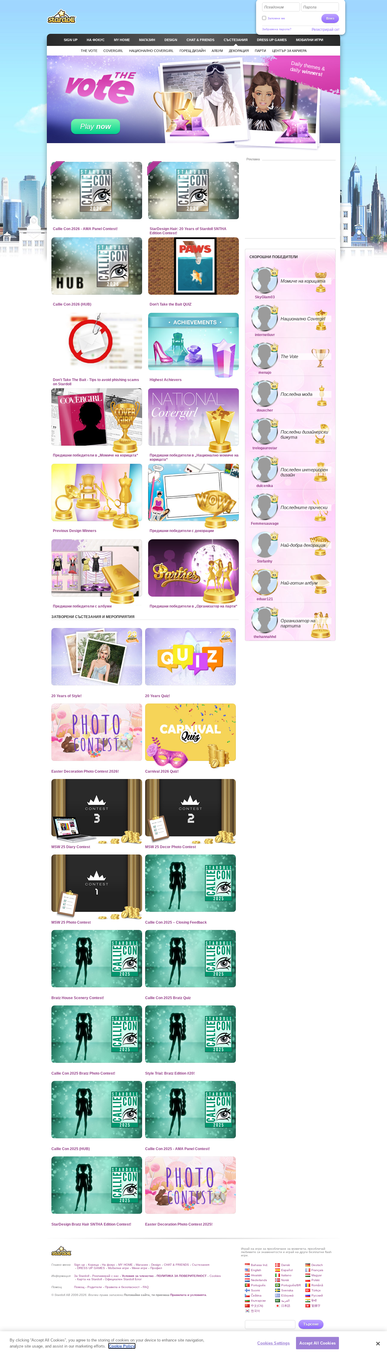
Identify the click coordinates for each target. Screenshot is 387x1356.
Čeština (256, 1295)
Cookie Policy (122, 1346)
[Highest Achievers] (193, 341)
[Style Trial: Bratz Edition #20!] (190, 1034)
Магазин (142, 1264)
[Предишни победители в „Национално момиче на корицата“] (193, 417)
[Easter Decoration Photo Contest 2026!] (96, 732)
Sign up (79, 1264)
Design (156, 1264)
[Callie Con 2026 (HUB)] (96, 266)
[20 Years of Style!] (96, 656)
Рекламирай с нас (105, 1275)
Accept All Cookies (317, 1343)
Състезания (200, 1264)
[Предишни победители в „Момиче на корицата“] (96, 417)
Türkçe (316, 1290)
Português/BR (291, 1285)
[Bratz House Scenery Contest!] (96, 958)
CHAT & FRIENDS (176, 1264)
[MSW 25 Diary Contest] (96, 807)
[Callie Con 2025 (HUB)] (96, 1109)
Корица (93, 1264)
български (258, 1300)
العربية (285, 1300)
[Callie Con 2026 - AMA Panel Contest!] (96, 190)
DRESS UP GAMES (91, 1268)
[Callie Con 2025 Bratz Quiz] (190, 958)
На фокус (108, 1264)
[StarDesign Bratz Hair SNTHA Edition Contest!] (96, 1185)
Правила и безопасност (122, 1287)
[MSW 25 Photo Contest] (96, 883)
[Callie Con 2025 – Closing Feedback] (190, 883)
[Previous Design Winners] (96, 492)
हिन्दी (314, 1300)
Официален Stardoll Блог (123, 1279)
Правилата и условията (188, 1295)
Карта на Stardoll (89, 1279)
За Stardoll (81, 1275)
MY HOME (125, 1264)
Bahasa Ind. (259, 1265)
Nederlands (259, 1280)
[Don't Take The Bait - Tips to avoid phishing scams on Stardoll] (96, 341)
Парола (310, 7)
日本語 (285, 1305)
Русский (317, 1295)
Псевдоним (274, 7)
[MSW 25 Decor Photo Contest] (190, 807)
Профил (156, 1268)
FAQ (146, 1287)
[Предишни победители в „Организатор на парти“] (193, 568)
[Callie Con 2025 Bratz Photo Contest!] (96, 1034)
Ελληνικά (287, 1295)
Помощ (79, 1287)
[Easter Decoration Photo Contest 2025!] (190, 1185)
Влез (330, 18)
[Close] (378, 1343)
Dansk (285, 1265)
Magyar (316, 1275)
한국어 (255, 1311)
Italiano (286, 1275)
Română (317, 1285)
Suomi (255, 1290)
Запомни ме (276, 18)
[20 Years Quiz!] (190, 656)
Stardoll (61, 16)
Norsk (285, 1280)
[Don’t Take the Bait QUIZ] (193, 266)
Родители (94, 1287)
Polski (315, 1280)
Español (287, 1270)
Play (95, 126)
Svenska (287, 1290)
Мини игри (139, 1268)
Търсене (311, 1324)
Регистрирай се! (325, 29)
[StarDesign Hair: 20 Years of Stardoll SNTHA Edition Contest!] (193, 190)
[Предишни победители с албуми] (96, 568)
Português (258, 1285)
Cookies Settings (273, 1343)
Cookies (215, 1275)
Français (317, 1270)
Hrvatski (256, 1275)
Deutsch (317, 1265)
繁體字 (315, 1305)
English (256, 1270)
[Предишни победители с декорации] (193, 492)
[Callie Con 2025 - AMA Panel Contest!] (190, 1109)
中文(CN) (257, 1305)
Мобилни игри (118, 1268)
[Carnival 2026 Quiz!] (190, 732)
